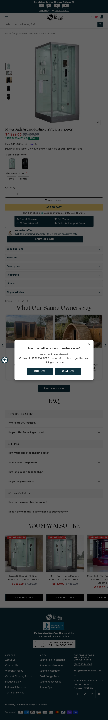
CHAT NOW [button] (68, 371)
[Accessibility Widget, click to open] (4, 360)
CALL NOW (39, 371)
